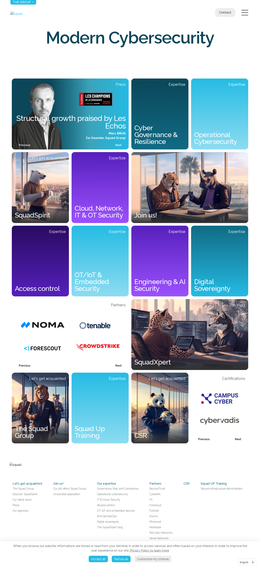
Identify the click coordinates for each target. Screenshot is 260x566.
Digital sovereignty (108, 521)
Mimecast (155, 521)
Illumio (153, 516)
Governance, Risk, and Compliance (117, 488)
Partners (155, 483)
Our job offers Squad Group (69, 488)
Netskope (155, 527)
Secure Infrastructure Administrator (221, 488)
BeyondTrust (157, 488)
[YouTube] (15, 472)
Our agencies (20, 510)
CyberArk (154, 494)
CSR (186, 483)
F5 (150, 499)
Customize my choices (153, 559)
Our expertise (106, 483)
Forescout (155, 505)
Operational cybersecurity (112, 494)
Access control (106, 505)
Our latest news (22, 499)
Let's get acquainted (27, 483)
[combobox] (247, 562)
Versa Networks (158, 538)
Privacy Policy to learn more (149, 550)
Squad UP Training (214, 483)
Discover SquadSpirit (25, 494)
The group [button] (22, 2)
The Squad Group (23, 488)
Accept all (98, 559)
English (244, 562)
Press (16, 505)
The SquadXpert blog (110, 527)
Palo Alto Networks (160, 532)
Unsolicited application (66, 494)
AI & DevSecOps (106, 516)
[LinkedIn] (11, 472)
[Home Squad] (16, 13)
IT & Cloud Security (108, 499)
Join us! (58, 483)
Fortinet (154, 510)
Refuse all (121, 559)
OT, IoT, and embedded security (116, 510)
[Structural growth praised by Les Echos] (70, 114)
